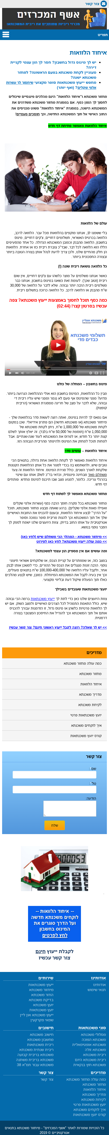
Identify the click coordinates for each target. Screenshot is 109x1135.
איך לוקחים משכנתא (86, 725)
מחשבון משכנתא (40, 1039)
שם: (92, 768)
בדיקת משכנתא (41, 999)
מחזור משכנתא (90, 673)
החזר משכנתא (42, 994)
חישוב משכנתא (41, 1034)
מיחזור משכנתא (41, 989)
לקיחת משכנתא (90, 704)
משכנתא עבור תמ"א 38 (35, 1064)
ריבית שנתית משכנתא (36, 1049)
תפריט (103, 34)
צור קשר (92, 3)
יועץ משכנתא (43, 1004)
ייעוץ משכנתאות (40, 984)
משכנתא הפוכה (94, 1039)
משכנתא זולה (95, 1049)
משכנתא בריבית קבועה (35, 1054)
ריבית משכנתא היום (90, 1059)
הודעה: (91, 798)
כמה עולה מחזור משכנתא (83, 663)
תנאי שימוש (97, 989)
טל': (92, 783)
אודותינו (99, 984)
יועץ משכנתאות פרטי (86, 715)
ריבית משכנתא (94, 1054)
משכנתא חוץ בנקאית (89, 1064)
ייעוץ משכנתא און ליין (36, 1014)
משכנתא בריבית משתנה (34, 1059)
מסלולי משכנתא (93, 1034)
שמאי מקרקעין (41, 1019)
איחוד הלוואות (91, 684)
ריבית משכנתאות (40, 1044)
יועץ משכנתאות (41, 1009)
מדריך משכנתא (90, 694)
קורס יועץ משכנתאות (86, 735)
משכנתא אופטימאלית (89, 1044)
